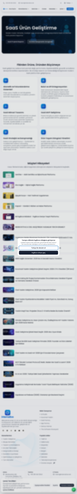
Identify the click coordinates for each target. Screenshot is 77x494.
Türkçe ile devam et (38, 248)
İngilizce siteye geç (38, 253)
